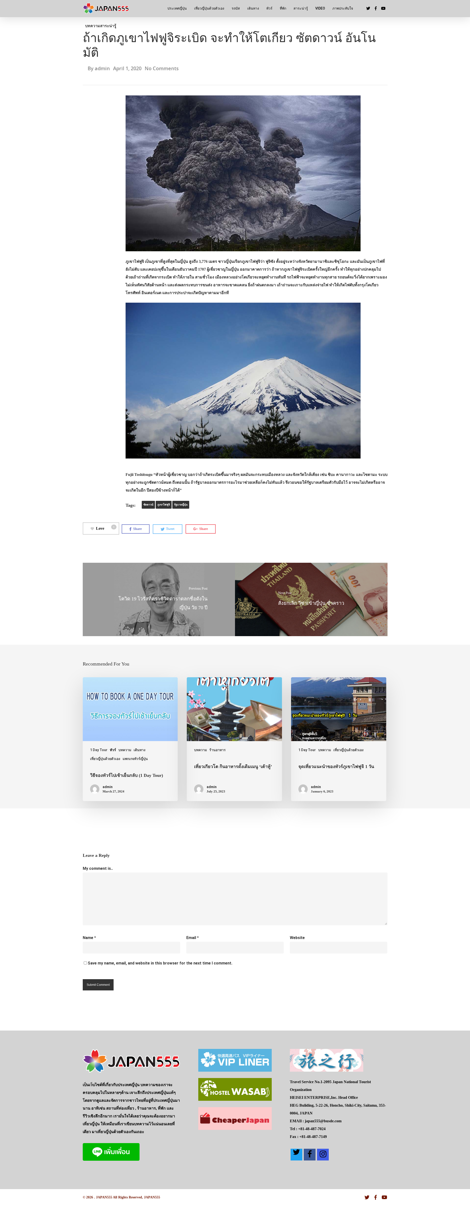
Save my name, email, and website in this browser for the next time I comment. (160, 963)
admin (102, 68)
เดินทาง (253, 8)
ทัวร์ (269, 8)
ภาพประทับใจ (342, 8)
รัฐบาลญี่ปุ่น (181, 504)
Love (105, 527)
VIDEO (320, 8)
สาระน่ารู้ (301, 8)
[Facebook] (310, 1154)
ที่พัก (283, 8)
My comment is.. (98, 868)
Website (297, 937)
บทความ (92, 25)
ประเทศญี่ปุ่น (177, 8)
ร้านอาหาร (217, 750)
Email (192, 937)
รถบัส (236, 8)
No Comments (162, 68)
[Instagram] (323, 1154)
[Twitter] (296, 1154)
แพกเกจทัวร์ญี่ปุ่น (135, 759)
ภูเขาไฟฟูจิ (163, 504)
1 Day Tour (98, 750)
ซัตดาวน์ (148, 504)
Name (89, 937)
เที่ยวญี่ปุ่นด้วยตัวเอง (209, 8)
